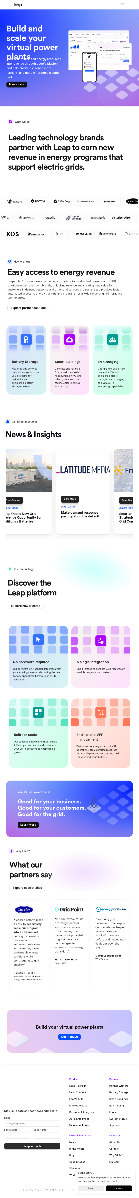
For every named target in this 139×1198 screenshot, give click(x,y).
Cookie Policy (119, 1181)
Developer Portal (79, 1125)
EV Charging (116, 1105)
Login (112, 1112)
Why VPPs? (116, 1155)
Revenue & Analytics (81, 1112)
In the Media (76, 1148)
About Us (114, 1142)
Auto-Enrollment (79, 1118)
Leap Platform (77, 1085)
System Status (118, 1118)
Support (114, 1125)
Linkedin (114, 1161)
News (72, 1142)
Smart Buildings (118, 1098)
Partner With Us (118, 1085)
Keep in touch (32, 1146)
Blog (72, 1155)
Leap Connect (77, 1092)
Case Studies (77, 1161)
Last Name (40, 1129)
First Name (10, 1129)
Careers (114, 1148)
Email (7, 1117)
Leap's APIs (76, 1098)
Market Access (78, 1105)
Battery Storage (118, 1092)
